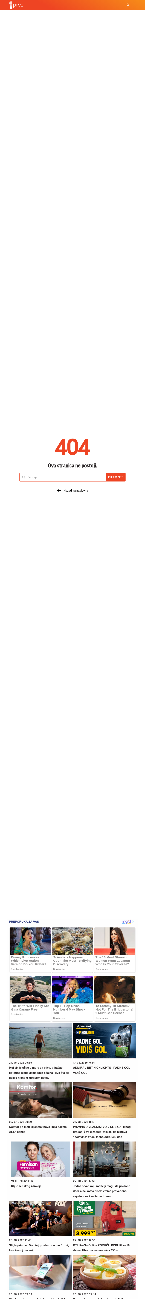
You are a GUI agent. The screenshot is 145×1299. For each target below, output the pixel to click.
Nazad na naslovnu (76, 490)
